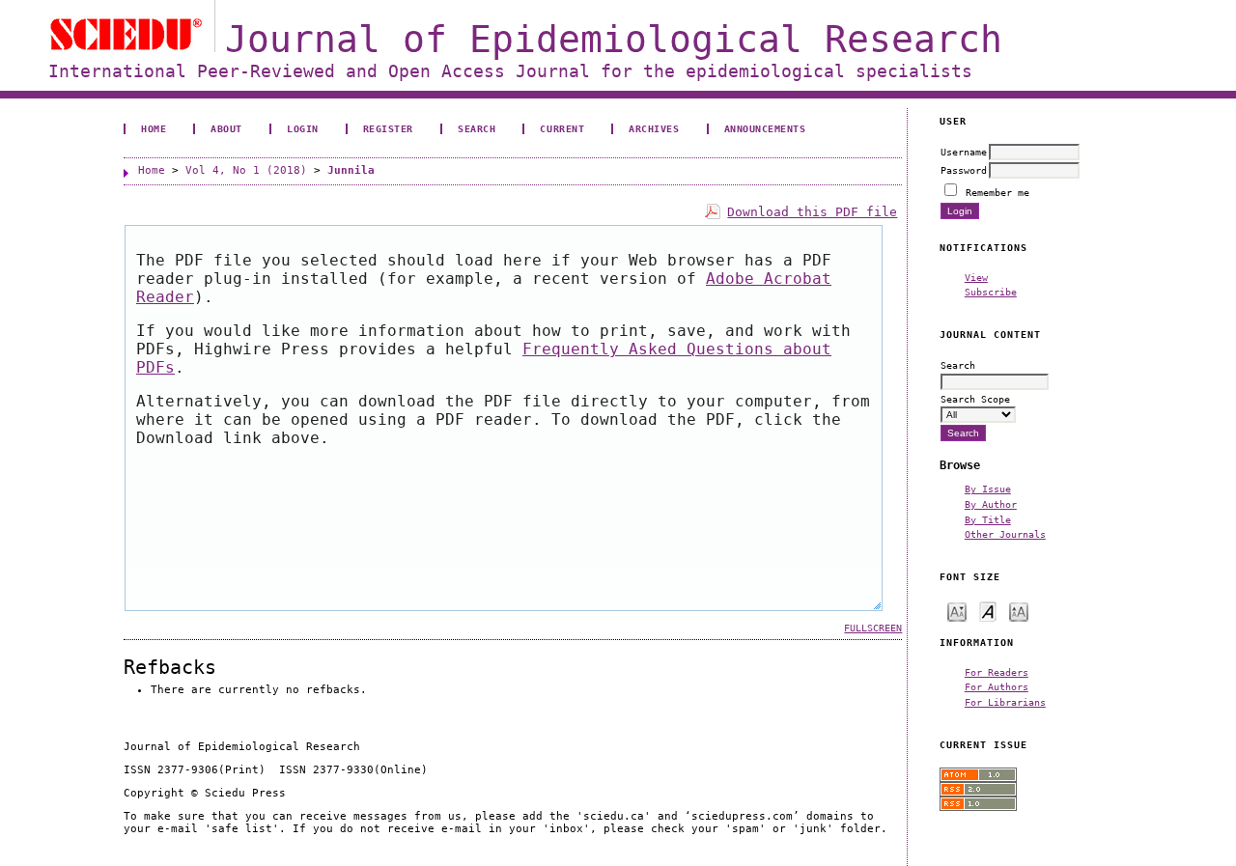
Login (303, 128)
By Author (991, 504)
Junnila (351, 170)
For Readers (996, 672)
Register (388, 128)
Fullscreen (873, 628)
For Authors (996, 686)
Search (476, 128)
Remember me (997, 192)
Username (964, 151)
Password (964, 170)
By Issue (988, 488)
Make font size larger (1018, 611)
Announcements (765, 128)
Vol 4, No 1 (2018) (246, 170)
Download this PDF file (812, 212)
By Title (988, 519)
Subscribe (991, 291)
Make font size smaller (957, 611)
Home (153, 128)
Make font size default (987, 611)
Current (562, 128)
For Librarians (1005, 702)
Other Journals (1005, 534)
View (976, 277)
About (226, 128)
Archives (654, 128)
